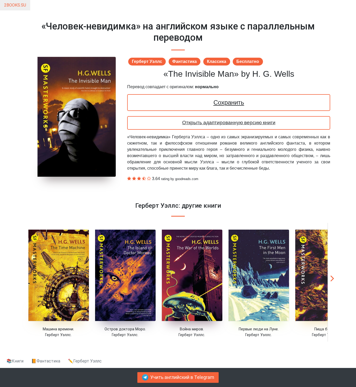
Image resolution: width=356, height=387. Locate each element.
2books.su (15, 5)
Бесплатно (247, 61)
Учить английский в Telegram (182, 377)
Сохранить (228, 102)
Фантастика (184, 61)
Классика (216, 61)
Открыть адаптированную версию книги (228, 122)
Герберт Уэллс (147, 61)
